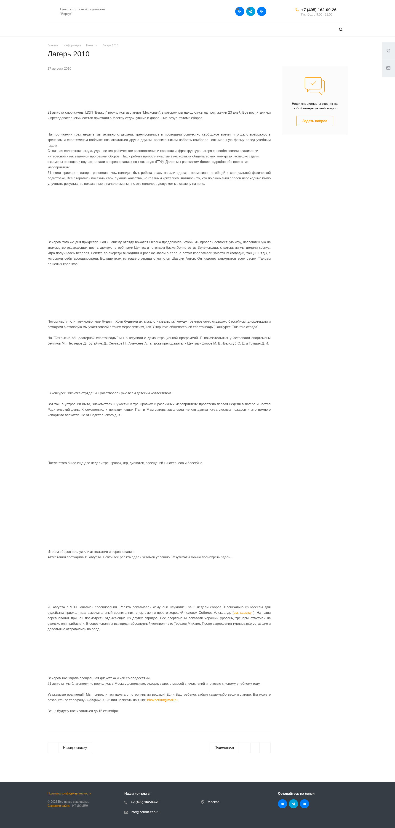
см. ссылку (243, 612)
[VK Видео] (261, 11)
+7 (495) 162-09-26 (318, 10)
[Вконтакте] (239, 11)
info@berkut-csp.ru (145, 812)
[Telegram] (250, 11)
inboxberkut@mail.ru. (162, 700)
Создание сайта (58, 805)
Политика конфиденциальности (69, 793)
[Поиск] (340, 29)
